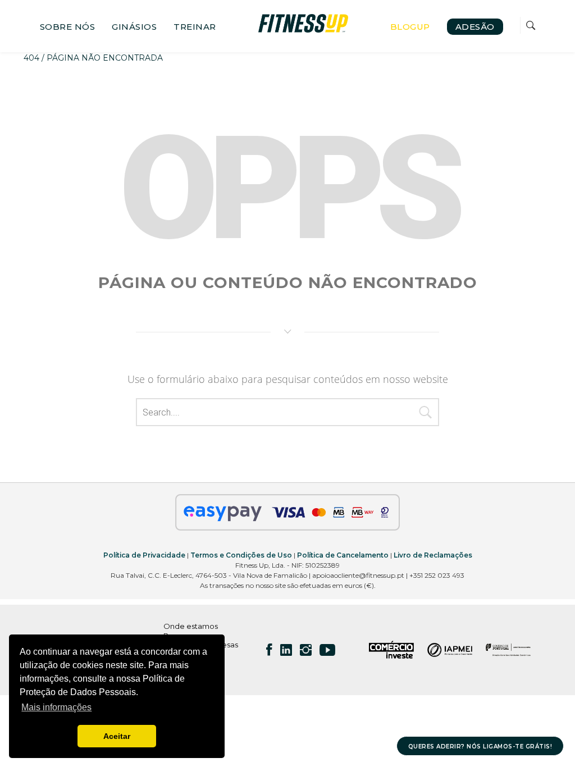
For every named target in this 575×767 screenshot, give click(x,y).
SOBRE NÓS (67, 26)
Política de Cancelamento (343, 555)
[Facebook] (269, 649)
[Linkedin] (286, 649)
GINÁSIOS (134, 26)
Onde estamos (190, 626)
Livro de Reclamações (433, 555)
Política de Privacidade (144, 555)
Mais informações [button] (56, 707)
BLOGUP (410, 26)
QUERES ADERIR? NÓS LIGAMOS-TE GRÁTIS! (480, 746)
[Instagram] (306, 649)
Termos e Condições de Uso (241, 555)
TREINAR (195, 26)
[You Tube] (327, 649)
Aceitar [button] (116, 736)
